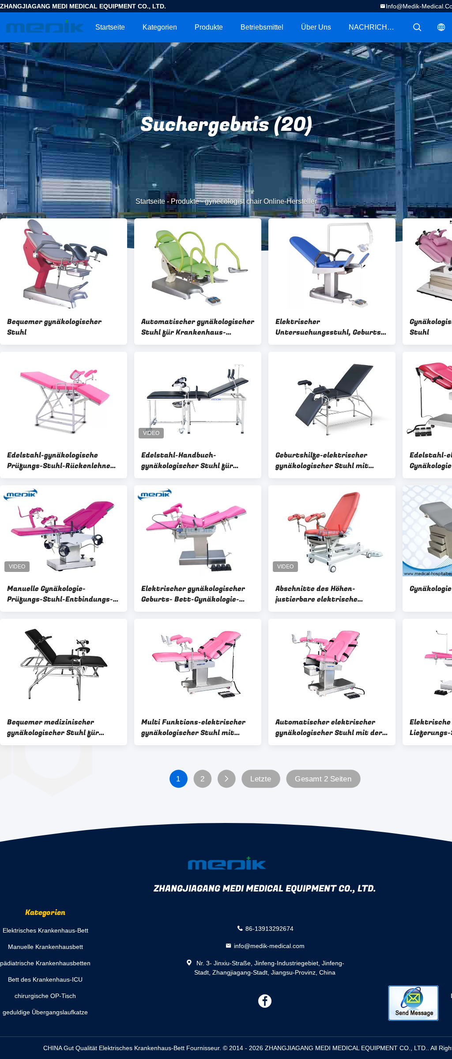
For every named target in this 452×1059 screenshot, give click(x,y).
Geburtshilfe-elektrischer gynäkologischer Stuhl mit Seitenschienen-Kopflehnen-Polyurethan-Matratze (325, 460)
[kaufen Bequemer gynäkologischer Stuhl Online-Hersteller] (63, 263)
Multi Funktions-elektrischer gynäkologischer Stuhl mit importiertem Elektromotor (193, 727)
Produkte (209, 27)
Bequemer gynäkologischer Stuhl (54, 327)
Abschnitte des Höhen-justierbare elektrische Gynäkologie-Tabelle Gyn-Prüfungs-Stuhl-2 (318, 594)
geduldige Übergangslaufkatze (45, 1012)
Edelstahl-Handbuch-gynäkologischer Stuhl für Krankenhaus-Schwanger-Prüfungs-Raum (187, 460)
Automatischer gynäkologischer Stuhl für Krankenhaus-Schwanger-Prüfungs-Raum (197, 327)
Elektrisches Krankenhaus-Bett (45, 930)
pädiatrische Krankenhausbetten (45, 963)
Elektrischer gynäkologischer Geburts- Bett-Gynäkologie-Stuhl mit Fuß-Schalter (193, 594)
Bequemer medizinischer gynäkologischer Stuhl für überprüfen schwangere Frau (58, 727)
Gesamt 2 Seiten (323, 779)
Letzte (260, 779)
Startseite (110, 27)
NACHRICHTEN (375, 27)
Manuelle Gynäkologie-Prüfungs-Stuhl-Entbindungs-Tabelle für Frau (60, 594)
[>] (226, 779)
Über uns (316, 27)
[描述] (417, 27)
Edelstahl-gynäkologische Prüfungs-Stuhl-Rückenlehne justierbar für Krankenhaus (58, 460)
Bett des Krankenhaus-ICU (45, 979)
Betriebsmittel (262, 27)
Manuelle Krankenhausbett (45, 946)
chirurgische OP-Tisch (45, 995)
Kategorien (160, 27)
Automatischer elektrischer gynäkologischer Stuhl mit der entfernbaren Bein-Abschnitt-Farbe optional (328, 727)
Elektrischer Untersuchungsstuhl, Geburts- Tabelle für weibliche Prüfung (329, 327)
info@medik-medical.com (269, 945)
